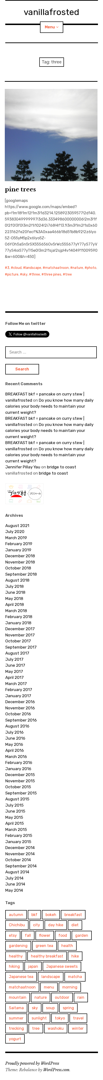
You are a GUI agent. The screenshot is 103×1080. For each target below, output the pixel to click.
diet (75, 925)
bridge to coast (61, 467)
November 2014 (20, 853)
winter (78, 1028)
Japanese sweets (62, 966)
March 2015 (16, 829)
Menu (50, 27)
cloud (17, 268)
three (35, 274)
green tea (44, 945)
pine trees (20, 189)
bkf (34, 914)
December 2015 (20, 774)
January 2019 (18, 550)
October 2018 (18, 568)
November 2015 (20, 780)
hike (75, 956)
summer (16, 1018)
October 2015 (18, 786)
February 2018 (18, 616)
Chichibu (17, 925)
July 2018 (14, 586)
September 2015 (21, 793)
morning (69, 987)
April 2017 (14, 677)
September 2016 (21, 720)
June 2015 (15, 811)
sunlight (39, 1018)
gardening (18, 945)
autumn (16, 914)
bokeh (51, 914)
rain (80, 997)
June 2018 (15, 592)
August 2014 (17, 872)
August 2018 (17, 580)
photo (91, 268)
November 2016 (20, 708)
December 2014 (20, 847)
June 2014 (15, 884)
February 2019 (18, 543)
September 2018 (21, 574)
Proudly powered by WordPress (32, 1063)
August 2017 (17, 653)
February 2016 (18, 762)
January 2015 (18, 841)
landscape (33, 268)
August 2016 (17, 726)
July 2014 (14, 878)
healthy (16, 956)
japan (33, 966)
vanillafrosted (51, 12)
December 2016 (20, 701)
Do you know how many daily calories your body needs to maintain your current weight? (49, 406)
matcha (75, 976)
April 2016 (14, 750)
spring (68, 1008)
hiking (14, 966)
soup (50, 1008)
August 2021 (17, 525)
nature (78, 268)
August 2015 (17, 799)
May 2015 (14, 817)
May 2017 (14, 671)
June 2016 (15, 738)
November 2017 (20, 635)
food (62, 935)
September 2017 (21, 647)
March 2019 (16, 537)
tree (68, 274)
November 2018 (20, 562)
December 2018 (20, 555)
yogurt (15, 1039)
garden (81, 935)
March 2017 (16, 683)
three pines (52, 274)
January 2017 (18, 695)
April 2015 (14, 823)
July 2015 (14, 805)
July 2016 (14, 732)
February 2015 (18, 835)
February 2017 (18, 689)
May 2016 (14, 744)
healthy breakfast (47, 956)
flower (44, 935)
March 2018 (16, 610)
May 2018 (14, 598)
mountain (17, 997)
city (36, 925)
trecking (16, 1028)
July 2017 (14, 659)
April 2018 (14, 604)
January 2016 (18, 768)
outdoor (62, 997)
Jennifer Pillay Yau (22, 467)
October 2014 (18, 859)
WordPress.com (56, 1069)
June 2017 (15, 665)
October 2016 (18, 713)
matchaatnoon (57, 268)
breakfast (73, 914)
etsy (13, 935)
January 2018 (18, 622)
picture (12, 274)
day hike (55, 925)
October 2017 (18, 641)
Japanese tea (21, 976)
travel (78, 1018)
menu (49, 987)
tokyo (60, 1018)
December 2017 (20, 628)
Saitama (16, 1008)
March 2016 (16, 756)
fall (28, 935)
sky (25, 274)
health (67, 945)
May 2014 (14, 890)
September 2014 (21, 866)
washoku (56, 1028)
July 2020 (14, 531)
